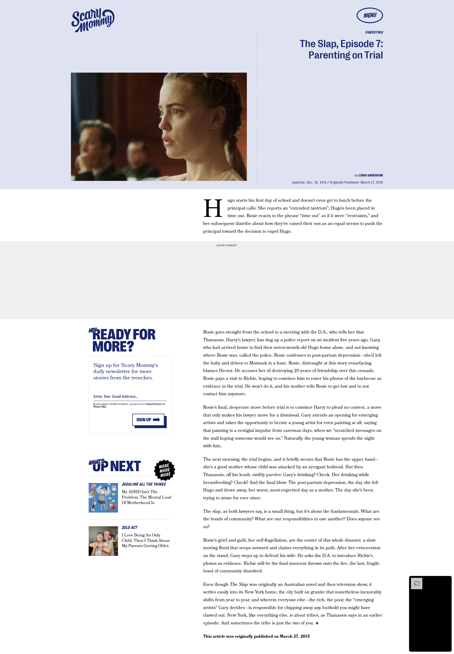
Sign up (143, 419)
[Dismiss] (446, 580)
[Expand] (414, 580)
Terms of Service (153, 404)
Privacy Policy (100, 406)
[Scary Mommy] (93, 20)
